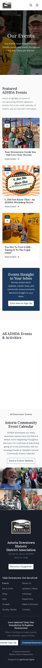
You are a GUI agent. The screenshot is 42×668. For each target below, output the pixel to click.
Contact (26, 609)
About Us (26, 583)
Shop (4, 593)
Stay (4, 599)
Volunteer (27, 593)
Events (5, 583)
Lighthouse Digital (26, 659)
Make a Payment (30, 604)
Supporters (27, 599)
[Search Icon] (30, 5)
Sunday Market (9, 609)
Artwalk (6, 604)
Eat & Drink (7, 588)
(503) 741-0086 (21, 557)
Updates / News (29, 588)
